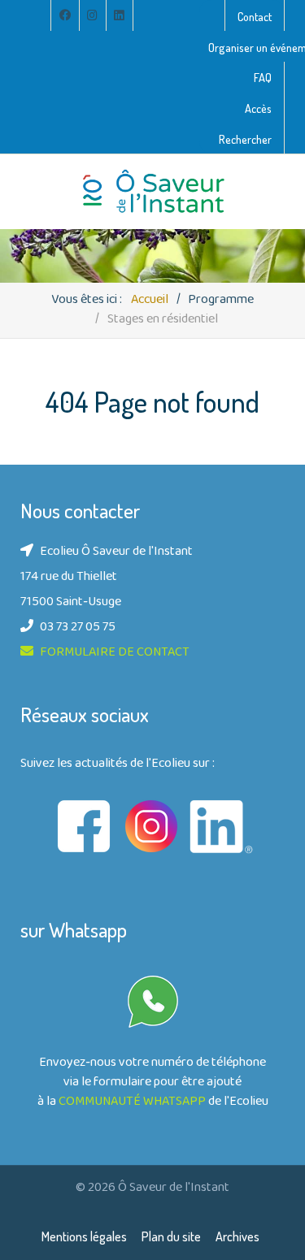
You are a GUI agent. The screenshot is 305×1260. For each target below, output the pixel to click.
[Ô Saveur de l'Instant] (152, 191)
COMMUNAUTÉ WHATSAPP (132, 1102)
